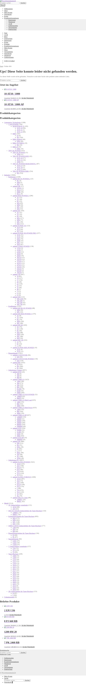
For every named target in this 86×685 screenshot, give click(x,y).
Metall (6, 503)
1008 (14, 556)
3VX (18, 235)
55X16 (19, 269)
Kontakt (7, 44)
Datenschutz (12, 29)
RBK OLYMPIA (18, 143)
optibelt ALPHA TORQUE (22, 477)
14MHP (19, 417)
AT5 (18, 466)
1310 (14, 563)
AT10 (19, 464)
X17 (18, 231)
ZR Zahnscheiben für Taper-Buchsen (20, 591)
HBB (18, 192)
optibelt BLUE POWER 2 (21, 179)
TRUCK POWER (14, 151)
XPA (18, 239)
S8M (18, 406)
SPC (18, 184)
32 (17, 287)
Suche (6, 678)
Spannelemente (13, 539)
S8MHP (19, 439)
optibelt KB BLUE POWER (22, 308)
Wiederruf (11, 22)
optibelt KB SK (18, 325)
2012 (14, 569)
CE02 (14, 543)
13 (17, 278)
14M (18, 381)
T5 (18, 475)
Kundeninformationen (11, 18)
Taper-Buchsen (13, 554)
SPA (18, 203)
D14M (19, 389)
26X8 (19, 254)
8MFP (19, 398)
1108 (14, 558)
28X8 (19, 256)
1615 (14, 567)
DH (18, 443)
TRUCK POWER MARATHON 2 (24, 164)
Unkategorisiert (9, 597)
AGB (10, 24)
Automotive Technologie (12, 122)
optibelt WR (17, 297)
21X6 (19, 250)
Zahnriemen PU (13, 460)
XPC (18, 242)
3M (18, 374)
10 (17, 276)
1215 (14, 561)
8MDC (19, 501)
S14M (19, 432)
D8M (18, 393)
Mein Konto (8, 12)
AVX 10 (19, 128)
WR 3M (19, 301)
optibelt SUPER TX (19, 226)
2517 (14, 571)
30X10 (19, 257)
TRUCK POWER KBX (21, 156)
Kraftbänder (12, 306)
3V (18, 197)
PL (18, 368)
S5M (18, 434)
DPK (18, 149)
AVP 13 (19, 166)
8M (18, 378)
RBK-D (15, 147)
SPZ (18, 209)
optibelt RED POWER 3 (21, 196)
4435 (14, 584)
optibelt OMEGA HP (20, 415)
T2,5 (14, 550)
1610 (14, 565)
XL (18, 456)
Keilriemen (12, 177)
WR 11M (20, 299)
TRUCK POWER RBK (21, 171)
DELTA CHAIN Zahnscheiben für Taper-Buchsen (25, 511)
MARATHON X (18, 126)
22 (17, 284)
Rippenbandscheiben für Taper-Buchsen (21, 533)
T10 (18, 471)
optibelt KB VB (18, 340)
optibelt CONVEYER (20, 355)
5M (18, 376)
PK (18, 137)
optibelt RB (16, 362)
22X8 (19, 252)
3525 (14, 576)
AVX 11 (19, 130)
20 (17, 282)
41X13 (19, 263)
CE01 (14, 541)
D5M (18, 391)
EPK (18, 141)
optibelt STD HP (18, 438)
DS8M (19, 430)
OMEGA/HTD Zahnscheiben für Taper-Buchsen (24, 526)
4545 (14, 588)
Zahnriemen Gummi (15, 370)
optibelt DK (16, 186)
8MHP (19, 424)
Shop (6, 11)
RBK (14, 134)
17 (17, 280)
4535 (14, 586)
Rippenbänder (13, 353)
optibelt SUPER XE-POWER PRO (24, 233)
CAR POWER (13, 124)
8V (18, 181)
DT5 (18, 469)
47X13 (19, 265)
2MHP (19, 419)
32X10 (19, 259)
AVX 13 (19, 132)
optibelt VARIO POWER (21, 246)
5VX (18, 237)
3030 (14, 574)
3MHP (19, 421)
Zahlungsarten (13, 26)
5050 (14, 589)
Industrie (7, 175)
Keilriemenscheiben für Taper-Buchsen (21, 516)
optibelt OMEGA (18, 379)
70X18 (19, 272)
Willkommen (8, 9)
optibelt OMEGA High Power (23, 408)
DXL (18, 447)
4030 (14, 580)
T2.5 (18, 473)
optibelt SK (16, 211)
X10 (18, 227)
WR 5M (19, 302)
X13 (18, 229)
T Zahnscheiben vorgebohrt (17, 546)
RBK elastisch (17, 139)
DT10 (19, 468)
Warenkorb (8, 14)
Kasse (6, 16)
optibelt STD (17, 428)
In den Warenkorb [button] (28, 98)
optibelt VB (16, 274)
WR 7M (19, 304)
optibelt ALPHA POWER (21, 462)
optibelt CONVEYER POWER (23, 359)
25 (17, 286)
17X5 (19, 248)
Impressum (12, 20)
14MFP (19, 396)
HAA (18, 190)
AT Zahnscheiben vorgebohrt (18, 505)
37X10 (19, 261)
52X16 (19, 267)
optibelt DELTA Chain (20, 498)
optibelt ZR (16, 441)
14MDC (19, 499)
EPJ (18, 357)
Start (5, 33)
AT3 (18, 481)
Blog (5, 37)
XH (18, 454)
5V (18, 199)
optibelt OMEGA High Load (22, 400)
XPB (18, 154)
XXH (19, 458)
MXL (18, 453)
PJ (17, 136)
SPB (18, 182)
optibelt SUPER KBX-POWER (23, 347)
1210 (14, 559)
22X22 (19, 188)
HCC (18, 194)
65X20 (19, 271)
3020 (14, 573)
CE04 (14, 544)
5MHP (19, 423)
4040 (14, 582)
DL (18, 445)
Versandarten (12, 27)
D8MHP (19, 426)
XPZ (18, 244)
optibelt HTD (17, 372)
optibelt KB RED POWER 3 (22, 314)
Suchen (23, 3)
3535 (14, 578)
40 (17, 289)
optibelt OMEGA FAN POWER (23, 394)
